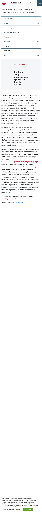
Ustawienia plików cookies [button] (12, 509)
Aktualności (8, 19)
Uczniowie (7, 37)
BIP (5, 55)
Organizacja (8, 28)
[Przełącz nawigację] (39, 3)
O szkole (7, 23)
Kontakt (7, 51)
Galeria (6, 46)
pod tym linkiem (13, 199)
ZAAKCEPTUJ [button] (28, 509)
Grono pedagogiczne (11, 32)
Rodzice (7, 42)
